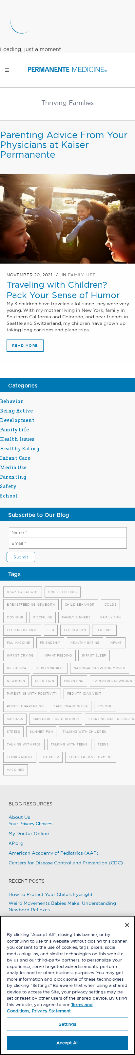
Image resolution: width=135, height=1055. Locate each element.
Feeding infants (22, 630)
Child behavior (80, 604)
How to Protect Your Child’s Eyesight (51, 894)
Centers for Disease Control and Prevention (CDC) (66, 863)
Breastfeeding (62, 592)
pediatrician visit (84, 693)
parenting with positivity (32, 693)
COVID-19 (15, 617)
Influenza (17, 668)
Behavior (11, 401)
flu (51, 630)
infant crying (20, 655)
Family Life (82, 274)
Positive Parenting (25, 706)
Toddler (51, 757)
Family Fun (110, 617)
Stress (13, 731)
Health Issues (17, 439)
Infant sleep (94, 655)
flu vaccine (18, 642)
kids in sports (50, 668)
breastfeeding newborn (31, 604)
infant (115, 642)
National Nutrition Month (99, 668)
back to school (22, 592)
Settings (67, 1024)
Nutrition (44, 681)
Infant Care (15, 458)
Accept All (67, 1042)
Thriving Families (67, 103)
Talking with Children (84, 731)
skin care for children (56, 719)
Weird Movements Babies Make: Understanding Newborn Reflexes (62, 906)
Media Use (13, 467)
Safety (8, 486)
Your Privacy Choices (30, 823)
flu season (75, 630)
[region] (67, 985)
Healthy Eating (20, 448)
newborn (16, 681)
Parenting (13, 477)
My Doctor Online (29, 833)
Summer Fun (41, 731)
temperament (20, 757)
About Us (19, 817)
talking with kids (24, 744)
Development (17, 420)
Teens (103, 744)
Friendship (50, 642)
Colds (111, 604)
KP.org (16, 843)
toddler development (90, 757)
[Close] (127, 925)
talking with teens (69, 744)
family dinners (76, 617)
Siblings (15, 719)
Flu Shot (104, 630)
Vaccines (15, 770)
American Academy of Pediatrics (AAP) (53, 853)
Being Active (16, 411)
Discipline (42, 617)
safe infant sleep (70, 706)
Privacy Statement (51, 1010)
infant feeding (58, 655)
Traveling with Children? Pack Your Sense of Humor (63, 289)
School (9, 496)
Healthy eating (85, 642)
